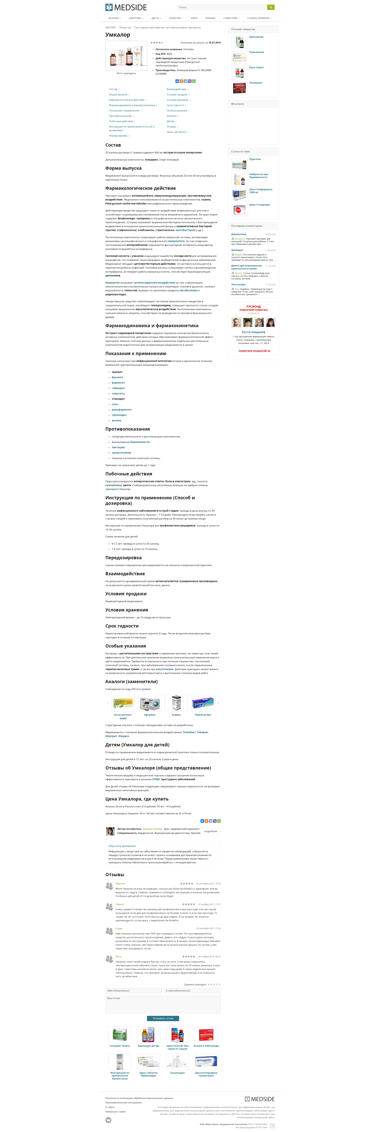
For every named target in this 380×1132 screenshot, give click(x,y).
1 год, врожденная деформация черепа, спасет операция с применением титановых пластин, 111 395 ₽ (254, 337)
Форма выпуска (118, 94)
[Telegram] (185, 81)
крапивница (113, 485)
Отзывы (171, 126)
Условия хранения (177, 99)
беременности (140, 442)
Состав (113, 89)
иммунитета (176, 241)
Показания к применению (124, 110)
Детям (170, 121)
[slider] (186, 883)
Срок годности (175, 105)
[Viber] (189, 81)
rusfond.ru (253, 313)
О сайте (109, 1107)
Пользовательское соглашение (123, 1102)
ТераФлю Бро (203, 714)
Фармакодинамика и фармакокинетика (132, 105)
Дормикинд (238, 234)
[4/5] (159, 42)
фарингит (118, 382)
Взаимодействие (176, 89)
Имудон (123, 736)
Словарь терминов (258, 18)
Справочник (230, 18)
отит (115, 404)
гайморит (118, 388)
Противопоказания (120, 116)
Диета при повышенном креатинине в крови (246, 267)
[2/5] (154, 42)
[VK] (108, 1120)
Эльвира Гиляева (152, 828)
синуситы (118, 393)
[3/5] (157, 42)
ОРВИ (156, 779)
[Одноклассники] (181, 81)
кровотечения (121, 452)
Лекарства (175, 18)
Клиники (210, 18)
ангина (116, 420)
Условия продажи (177, 94)
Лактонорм (238, 284)
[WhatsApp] (194, 81)
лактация (118, 447)
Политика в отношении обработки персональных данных (139, 1098)
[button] (218, 703)
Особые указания (177, 110)
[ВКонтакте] (177, 81)
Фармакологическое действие (126, 99)
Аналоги (171, 116)
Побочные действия (121, 121)
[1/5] (151, 42)
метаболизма (189, 290)
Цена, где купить (176, 132)
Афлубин (149, 714)
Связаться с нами (115, 1111)
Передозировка (118, 135)
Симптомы (135, 18)
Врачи (194, 18)
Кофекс (176, 714)
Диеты (155, 18)
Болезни (113, 18)
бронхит (117, 377)
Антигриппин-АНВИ (123, 716)
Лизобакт (189, 732)
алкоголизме (164, 669)
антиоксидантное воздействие (154, 282)
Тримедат (237, 250)
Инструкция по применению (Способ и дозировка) (131, 128)
